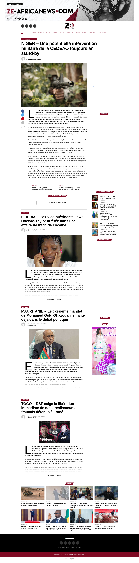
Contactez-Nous (76, 547)
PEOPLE (77, 33)
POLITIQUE (40, 33)
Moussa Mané (32, 231)
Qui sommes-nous (63, 547)
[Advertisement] (105, 73)
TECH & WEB (70, 33)
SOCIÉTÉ (55, 33)
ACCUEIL (34, 33)
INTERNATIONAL (93, 33)
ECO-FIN (48, 33)
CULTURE (62, 33)
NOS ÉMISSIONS (103, 33)
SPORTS (84, 33)
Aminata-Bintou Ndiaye (34, 59)
